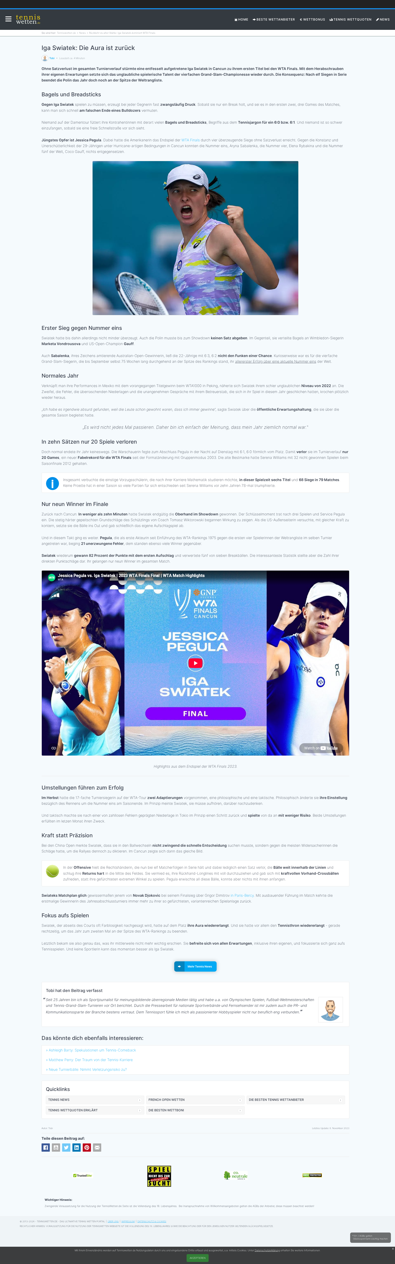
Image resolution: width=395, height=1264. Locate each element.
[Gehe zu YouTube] (56, 1147)
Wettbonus (314, 19)
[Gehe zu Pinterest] (87, 1147)
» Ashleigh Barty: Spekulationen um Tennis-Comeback (91, 1050)
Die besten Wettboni (166, 1110)
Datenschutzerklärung (267, 1250)
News (385, 19)
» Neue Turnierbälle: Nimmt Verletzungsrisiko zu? (86, 1069)
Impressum (128, 1221)
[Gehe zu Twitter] (66, 1147)
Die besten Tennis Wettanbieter (276, 1100)
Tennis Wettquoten (352, 19)
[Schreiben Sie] (97, 1147)
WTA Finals (190, 140)
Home (243, 19)
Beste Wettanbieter (276, 19)
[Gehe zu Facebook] (46, 1147)
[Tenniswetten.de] (28, 19)
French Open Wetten (167, 1100)
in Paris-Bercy (242, 895)
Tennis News (59, 1100)
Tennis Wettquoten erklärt (73, 1110)
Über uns (113, 1221)
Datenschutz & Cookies (151, 1221)
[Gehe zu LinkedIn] (76, 1147)
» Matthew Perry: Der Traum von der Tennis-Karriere (89, 1060)
